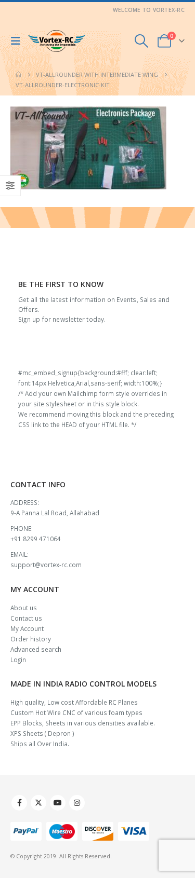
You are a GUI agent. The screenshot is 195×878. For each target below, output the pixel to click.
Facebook (19, 803)
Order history (30, 639)
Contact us (26, 618)
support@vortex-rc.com (46, 564)
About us (23, 607)
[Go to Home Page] (18, 75)
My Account (27, 628)
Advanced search (35, 649)
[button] (18, 41)
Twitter (38, 803)
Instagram (77, 803)
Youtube (58, 803)
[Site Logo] (56, 41)
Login (18, 659)
